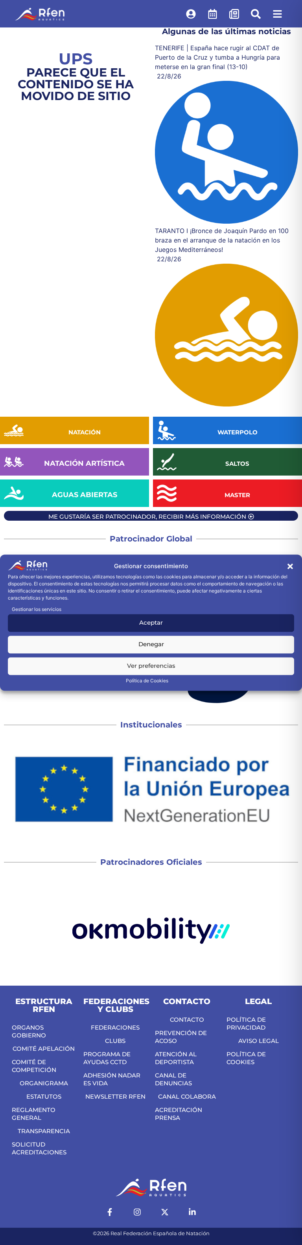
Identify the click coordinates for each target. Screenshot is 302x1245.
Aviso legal (258, 1040)
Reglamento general (33, 1113)
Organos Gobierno (29, 1031)
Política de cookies (246, 1058)
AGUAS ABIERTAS (84, 494)
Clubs (115, 1040)
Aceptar (151, 623)
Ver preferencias (151, 666)
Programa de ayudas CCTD (107, 1058)
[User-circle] (191, 14)
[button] (290, 567)
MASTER (237, 495)
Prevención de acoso (181, 1036)
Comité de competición (34, 1066)
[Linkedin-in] (192, 1212)
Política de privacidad (246, 1023)
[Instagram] (137, 1212)
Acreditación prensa (178, 1113)
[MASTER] (167, 493)
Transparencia (44, 1131)
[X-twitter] (165, 1212)
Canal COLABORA (187, 1096)
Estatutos (43, 1096)
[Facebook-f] (110, 1212)
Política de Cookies (147, 681)
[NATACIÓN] (14, 430)
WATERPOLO (237, 432)
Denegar (151, 644)
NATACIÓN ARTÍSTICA (84, 463)
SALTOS (237, 463)
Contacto (187, 1019)
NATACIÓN (84, 432)
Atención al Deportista (176, 1058)
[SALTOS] (167, 462)
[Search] (255, 14)
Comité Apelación (44, 1048)
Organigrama (44, 1083)
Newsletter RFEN (115, 1096)
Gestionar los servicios (36, 609)
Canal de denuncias (173, 1079)
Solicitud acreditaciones (39, 1148)
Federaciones (115, 1027)
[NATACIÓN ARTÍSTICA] (14, 462)
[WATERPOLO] (167, 430)
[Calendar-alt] (212, 14)
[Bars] (277, 14)
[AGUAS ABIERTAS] (14, 493)
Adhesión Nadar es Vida (111, 1079)
